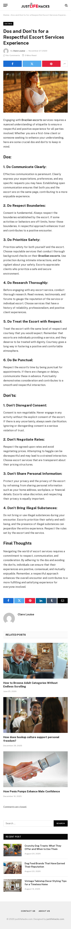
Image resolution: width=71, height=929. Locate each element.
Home (6, 15)
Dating (8, 24)
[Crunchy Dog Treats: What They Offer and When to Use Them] (12, 850)
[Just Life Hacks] (35, 5)
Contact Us (28, 911)
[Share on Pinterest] (51, 64)
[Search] (66, 5)
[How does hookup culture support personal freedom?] (35, 715)
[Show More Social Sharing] (64, 64)
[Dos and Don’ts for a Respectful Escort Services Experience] (35, 92)
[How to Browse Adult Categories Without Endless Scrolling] (35, 661)
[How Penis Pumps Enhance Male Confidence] (35, 769)
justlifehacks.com (55, 919)
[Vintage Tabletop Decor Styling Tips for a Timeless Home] (12, 885)
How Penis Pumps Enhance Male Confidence (31, 791)
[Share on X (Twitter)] (32, 64)
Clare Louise (19, 51)
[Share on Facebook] (12, 64)
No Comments (13, 55)
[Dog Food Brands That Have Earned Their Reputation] (12, 867)
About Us (44, 911)
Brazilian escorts (31, 120)
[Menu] (5, 5)
